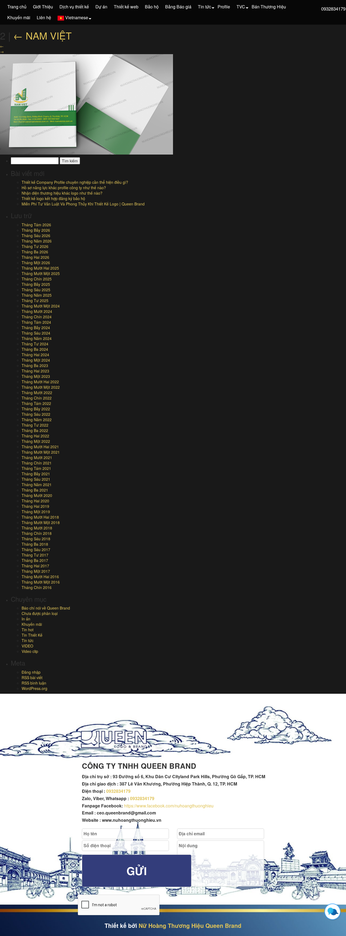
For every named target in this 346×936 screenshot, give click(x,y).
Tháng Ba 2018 (35, 544)
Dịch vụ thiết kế (74, 7)
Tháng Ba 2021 (35, 490)
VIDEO (27, 646)
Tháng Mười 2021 (37, 457)
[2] (86, 103)
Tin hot (28, 629)
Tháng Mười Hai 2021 (40, 446)
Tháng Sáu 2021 (36, 479)
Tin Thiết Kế (32, 635)
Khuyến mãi (18, 17)
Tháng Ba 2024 (35, 349)
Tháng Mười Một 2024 (41, 306)
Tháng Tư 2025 (35, 300)
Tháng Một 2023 (36, 376)
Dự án (101, 7)
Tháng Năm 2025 (37, 295)
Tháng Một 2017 (36, 571)
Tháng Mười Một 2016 (41, 582)
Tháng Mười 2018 (37, 528)
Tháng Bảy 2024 (36, 327)
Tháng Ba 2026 (35, 251)
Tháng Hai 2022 (35, 435)
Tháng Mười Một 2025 (41, 273)
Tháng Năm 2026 (37, 241)
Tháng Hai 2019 (35, 506)
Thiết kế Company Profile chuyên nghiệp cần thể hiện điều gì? (75, 182)
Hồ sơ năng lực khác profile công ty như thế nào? (64, 187)
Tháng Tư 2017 (35, 555)
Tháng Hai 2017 (35, 565)
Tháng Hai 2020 (35, 500)
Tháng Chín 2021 (37, 463)
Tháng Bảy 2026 (36, 230)
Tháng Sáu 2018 (36, 538)
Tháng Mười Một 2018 (41, 522)
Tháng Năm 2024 (37, 338)
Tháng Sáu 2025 (36, 289)
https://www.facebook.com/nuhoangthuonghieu (169, 806)
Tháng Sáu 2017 (36, 549)
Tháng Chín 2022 (37, 398)
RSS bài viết (32, 677)
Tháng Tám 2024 (36, 322)
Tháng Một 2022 (36, 441)
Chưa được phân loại (40, 613)
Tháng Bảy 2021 (36, 473)
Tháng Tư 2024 (35, 343)
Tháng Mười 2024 (37, 311)
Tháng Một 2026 (36, 262)
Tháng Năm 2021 (37, 484)
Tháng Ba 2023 (35, 365)
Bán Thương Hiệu (269, 7)
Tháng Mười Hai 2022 (40, 381)
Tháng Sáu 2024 (36, 333)
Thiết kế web (126, 7)
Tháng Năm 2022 (37, 419)
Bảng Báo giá (178, 7)
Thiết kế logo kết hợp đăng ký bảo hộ (53, 198)
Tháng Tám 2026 (36, 224)
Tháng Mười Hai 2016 (40, 576)
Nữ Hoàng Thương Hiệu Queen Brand (190, 925)
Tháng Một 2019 (36, 511)
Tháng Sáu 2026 (36, 235)
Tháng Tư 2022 (35, 425)
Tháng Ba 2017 (35, 560)
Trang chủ (16, 7)
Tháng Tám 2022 (36, 403)
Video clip (30, 651)
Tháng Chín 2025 (37, 279)
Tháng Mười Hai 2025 (40, 268)
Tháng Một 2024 (36, 360)
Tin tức (204, 7)
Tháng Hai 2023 (35, 371)
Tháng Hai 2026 (35, 257)
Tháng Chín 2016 (37, 587)
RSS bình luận (34, 683)
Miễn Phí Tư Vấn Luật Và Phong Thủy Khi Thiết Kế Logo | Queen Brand (83, 204)
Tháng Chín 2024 (37, 316)
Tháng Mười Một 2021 (41, 452)
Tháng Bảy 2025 (36, 284)
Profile (224, 7)
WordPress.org (34, 688)
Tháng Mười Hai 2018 (40, 517)
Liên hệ (44, 17)
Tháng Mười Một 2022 (41, 387)
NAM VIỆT (42, 35)
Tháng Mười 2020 (37, 495)
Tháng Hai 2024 (35, 354)
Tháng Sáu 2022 (36, 414)
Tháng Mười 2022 (37, 392)
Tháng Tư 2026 (35, 246)
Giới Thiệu (43, 7)
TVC (241, 7)
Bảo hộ (152, 7)
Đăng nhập (31, 672)
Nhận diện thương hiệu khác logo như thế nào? (62, 193)
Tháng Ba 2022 (35, 430)
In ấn (26, 618)
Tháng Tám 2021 (36, 468)
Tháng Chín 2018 (37, 533)
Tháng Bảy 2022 (36, 408)
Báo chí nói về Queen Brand (46, 608)
